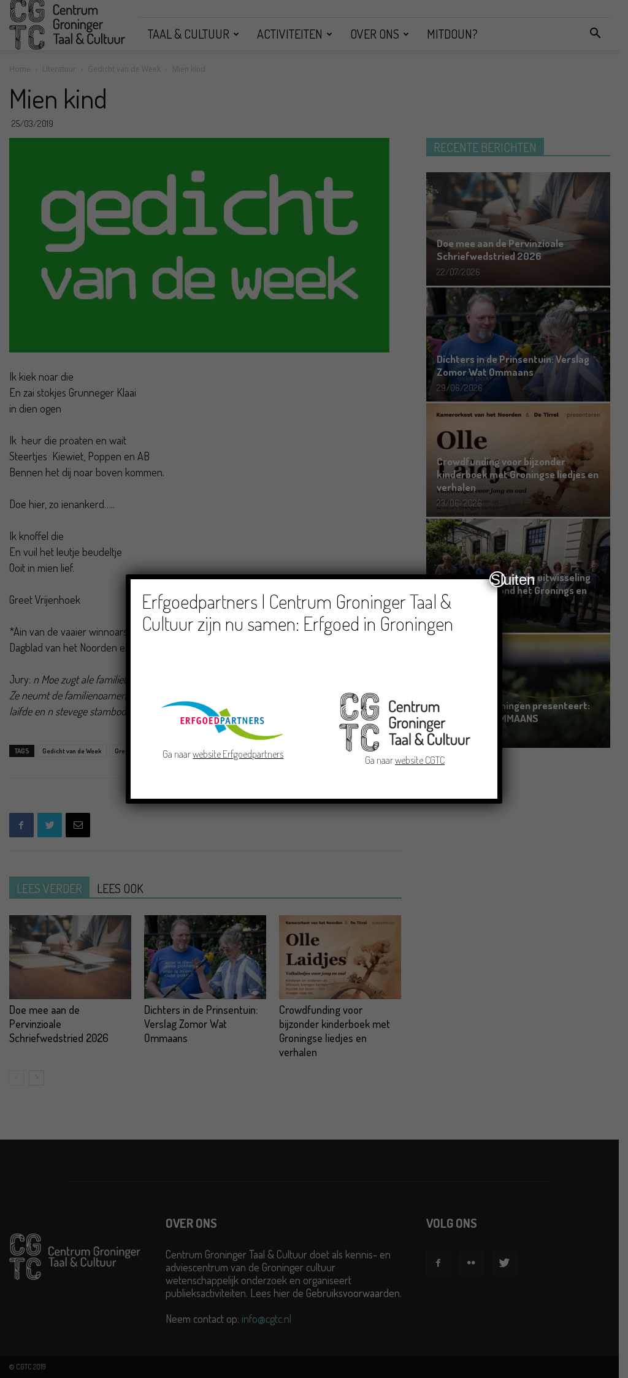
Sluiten (498, 579)
